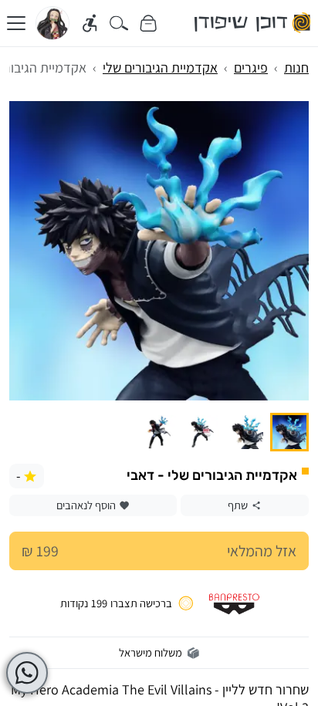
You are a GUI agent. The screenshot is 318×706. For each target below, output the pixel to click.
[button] (289, 432)
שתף (238, 505)
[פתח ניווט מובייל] (16, 23)
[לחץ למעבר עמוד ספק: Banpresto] (234, 603)
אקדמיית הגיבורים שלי (160, 67)
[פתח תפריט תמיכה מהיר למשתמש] (27, 673)
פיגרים (251, 67)
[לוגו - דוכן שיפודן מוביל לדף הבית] (253, 23)
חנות (296, 67)
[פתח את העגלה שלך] (148, 23)
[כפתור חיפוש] (119, 23)
